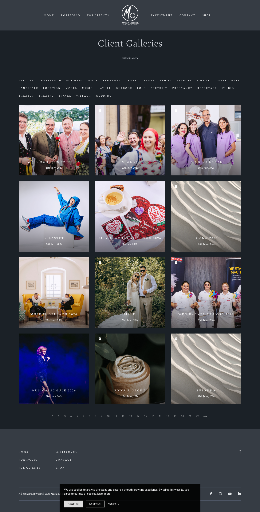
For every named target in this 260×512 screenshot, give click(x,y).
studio (228, 88)
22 (197, 416)
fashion (184, 80)
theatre (46, 96)
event (133, 80)
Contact (187, 15)
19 (175, 416)
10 (108, 416)
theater (26, 96)
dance (92, 80)
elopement (113, 80)
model (71, 88)
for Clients (98, 15)
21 (190, 416)
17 (160, 416)
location (52, 88)
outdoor (124, 88)
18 (167, 416)
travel (65, 96)
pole (141, 88)
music (87, 88)
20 (182, 416)
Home (49, 15)
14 (138, 416)
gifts (222, 80)
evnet (149, 80)
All (22, 80)
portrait (159, 88)
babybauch (51, 80)
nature (104, 88)
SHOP (206, 15)
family (166, 80)
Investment (162, 15)
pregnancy (182, 88)
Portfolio (70, 15)
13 (130, 416)
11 (115, 416)
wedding (104, 96)
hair (235, 80)
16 (153, 416)
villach (83, 96)
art (33, 80)
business (74, 80)
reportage (207, 88)
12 (123, 416)
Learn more (103, 494)
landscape (28, 88)
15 (145, 416)
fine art (204, 80)
